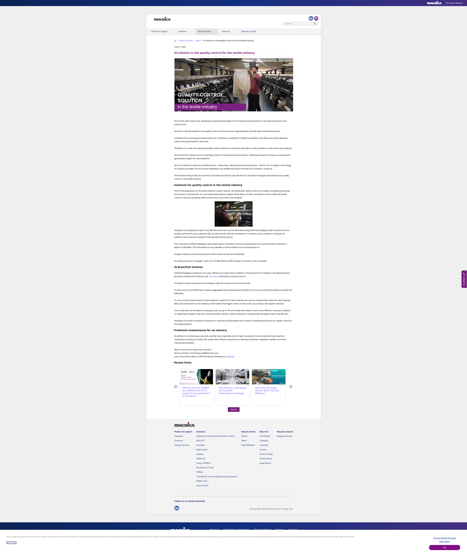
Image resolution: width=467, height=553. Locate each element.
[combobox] (300, 24)
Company (264, 440)
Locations (264, 445)
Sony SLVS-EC (202, 485)
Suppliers (179, 436)
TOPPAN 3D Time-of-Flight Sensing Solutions (216, 476)
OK (444, 547)
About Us (226, 31)
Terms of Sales (266, 454)
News (243, 440)
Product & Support (159, 31)
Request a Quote (248, 31)
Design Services (182, 445)
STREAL (199, 472)
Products (179, 440)
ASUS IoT (200, 440)
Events (244, 436)
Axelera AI (201, 458)
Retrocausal (201, 449)
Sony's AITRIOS (203, 463)
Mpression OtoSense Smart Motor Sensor (215, 436)
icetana (199, 454)
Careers (263, 449)
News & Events (204, 31)
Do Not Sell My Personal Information (445, 540)
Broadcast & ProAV (205, 467)
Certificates (265, 436)
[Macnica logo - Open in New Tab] (434, 3)
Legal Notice (265, 463)
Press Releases (248, 445)
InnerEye (213, 276)
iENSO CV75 (201, 481)
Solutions (182, 31)
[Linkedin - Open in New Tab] (176, 509)
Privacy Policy (266, 458)
